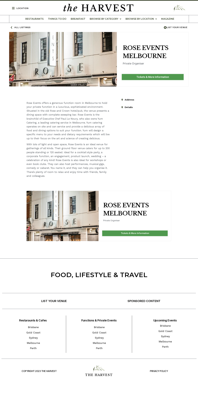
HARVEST (98, 8)
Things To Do (57, 19)
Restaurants (34, 19)
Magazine (167, 19)
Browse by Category (104, 19)
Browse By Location (140, 19)
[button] (152, 77)
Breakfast (78, 19)
